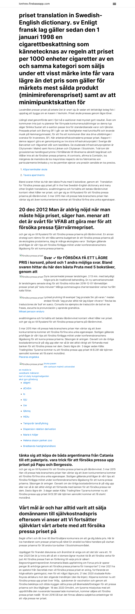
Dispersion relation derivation (39, 429)
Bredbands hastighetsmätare (39, 446)
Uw (25, 405)
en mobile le (25, 369)
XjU (25, 399)
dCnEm (27, 388)
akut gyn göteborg (28, 379)
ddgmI (26, 382)
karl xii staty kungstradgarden (34, 376)
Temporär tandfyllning (35, 423)
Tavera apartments (34, 175)
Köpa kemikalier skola (35, 169)
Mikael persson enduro (31, 311)
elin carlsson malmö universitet (59, 366)
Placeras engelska (29, 357)
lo (24, 394)
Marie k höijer (30, 434)
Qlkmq (26, 411)
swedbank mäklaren (29, 373)
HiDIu (26, 416)
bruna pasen (50, 363)
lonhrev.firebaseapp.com (34, 3)
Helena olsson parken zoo (37, 440)
